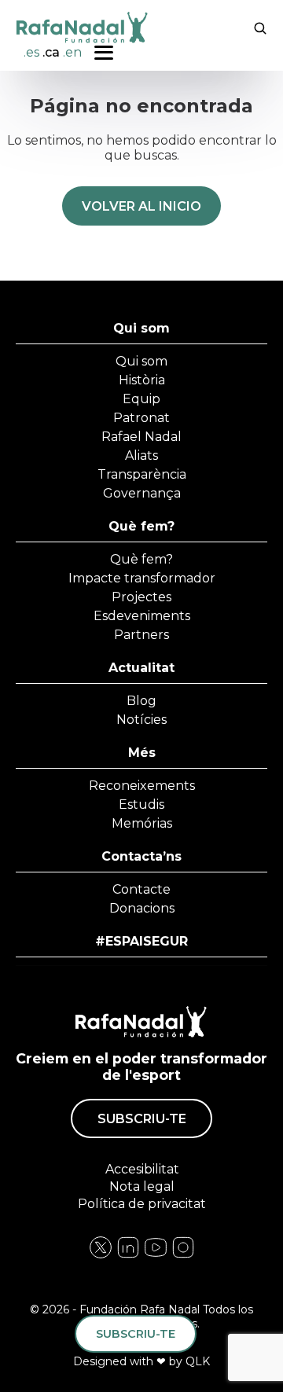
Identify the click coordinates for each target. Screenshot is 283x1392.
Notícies (141, 719)
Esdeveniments (142, 615)
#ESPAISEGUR (141, 941)
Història (142, 380)
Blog (141, 700)
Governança (142, 493)
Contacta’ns (141, 856)
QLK (198, 1361)
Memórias (142, 823)
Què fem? (141, 526)
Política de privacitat (142, 1203)
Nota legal (142, 1186)
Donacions (142, 908)
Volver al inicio (141, 206)
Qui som (141, 328)
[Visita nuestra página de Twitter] (155, 1255)
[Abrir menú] (103, 53)
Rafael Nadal (141, 436)
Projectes (141, 596)
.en (72, 52)
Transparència (141, 474)
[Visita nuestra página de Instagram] (128, 1255)
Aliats (141, 455)
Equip (141, 398)
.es (31, 52)
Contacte (141, 889)
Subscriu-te (141, 1118)
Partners (141, 634)
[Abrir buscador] (260, 26)
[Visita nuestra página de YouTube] (183, 1255)
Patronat (141, 417)
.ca (51, 52)
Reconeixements (142, 785)
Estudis (141, 804)
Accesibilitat (141, 1169)
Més (142, 752)
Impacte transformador (141, 578)
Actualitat (141, 667)
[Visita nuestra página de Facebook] (100, 1255)
